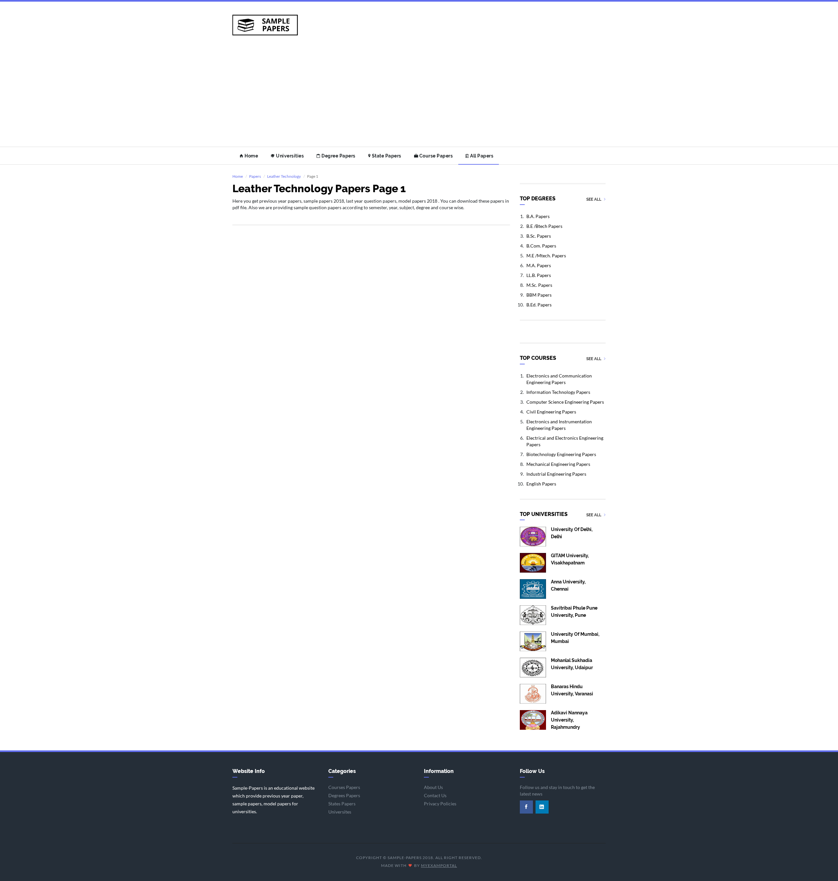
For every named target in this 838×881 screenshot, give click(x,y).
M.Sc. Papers (539, 285)
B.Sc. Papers (538, 236)
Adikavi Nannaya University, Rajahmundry (569, 720)
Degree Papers (337, 155)
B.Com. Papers (541, 245)
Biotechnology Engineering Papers (561, 454)
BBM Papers (539, 295)
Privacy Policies (440, 803)
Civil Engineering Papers (551, 411)
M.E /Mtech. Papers (546, 255)
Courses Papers (344, 787)
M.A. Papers (538, 265)
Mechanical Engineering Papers (558, 464)
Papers (255, 176)
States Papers (341, 803)
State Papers (386, 155)
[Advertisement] (419, 97)
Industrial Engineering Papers (556, 474)
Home (251, 155)
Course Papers (435, 155)
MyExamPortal (439, 865)
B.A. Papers (538, 216)
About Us (433, 787)
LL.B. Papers (538, 275)
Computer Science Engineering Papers (565, 402)
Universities (289, 155)
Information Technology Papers (558, 392)
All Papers (481, 155)
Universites (339, 812)
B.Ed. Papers (539, 304)
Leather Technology (284, 176)
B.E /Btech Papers (544, 226)
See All (594, 199)
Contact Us (435, 795)
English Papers (541, 483)
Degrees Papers (344, 795)
